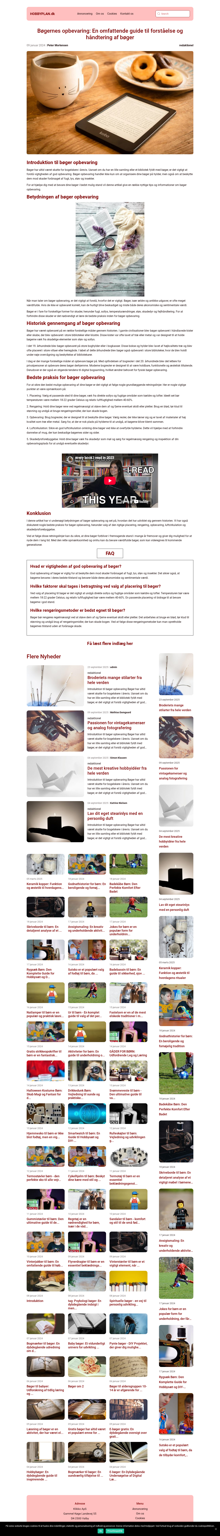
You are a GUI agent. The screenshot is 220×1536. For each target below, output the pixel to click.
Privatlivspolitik (114, 1531)
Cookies (112, 13)
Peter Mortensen (57, 45)
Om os (100, 13)
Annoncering (84, 13)
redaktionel (186, 45)
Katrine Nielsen (118, 803)
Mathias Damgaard (120, 712)
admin (113, 667)
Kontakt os (126, 13)
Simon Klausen (118, 757)
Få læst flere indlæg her (110, 643)
